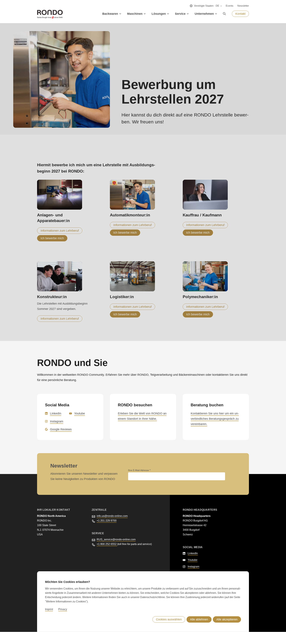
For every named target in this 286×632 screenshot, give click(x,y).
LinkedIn (55, 413)
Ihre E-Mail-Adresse (139, 470)
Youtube (79, 413)
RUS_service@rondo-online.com (116, 539)
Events (229, 5)
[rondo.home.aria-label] (50, 14)
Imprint (49, 609)
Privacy (62, 609)
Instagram (56, 421)
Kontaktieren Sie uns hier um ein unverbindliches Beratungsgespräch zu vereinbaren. (215, 419)
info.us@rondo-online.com (112, 516)
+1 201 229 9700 (107, 520)
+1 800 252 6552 (107, 544)
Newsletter (243, 5)
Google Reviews (61, 429)
